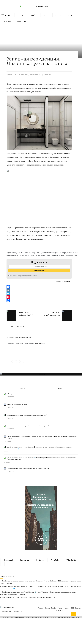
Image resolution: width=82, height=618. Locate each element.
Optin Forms (67, 281)
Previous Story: (25, 314)
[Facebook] (39, 286)
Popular (22, 388)
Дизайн (33, 15)
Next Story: (52, 315)
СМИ (70, 15)
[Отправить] (39, 300)
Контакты (21, 21)
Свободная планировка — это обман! (17, 404)
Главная (6, 15)
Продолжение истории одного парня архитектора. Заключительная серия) (27, 415)
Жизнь (45, 15)
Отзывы (58, 15)
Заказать (7, 21)
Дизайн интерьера (21, 75)
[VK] (39, 290)
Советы (20, 15)
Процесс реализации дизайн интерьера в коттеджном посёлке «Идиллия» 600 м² (29, 468)
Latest (60, 388)
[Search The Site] (26, 361)
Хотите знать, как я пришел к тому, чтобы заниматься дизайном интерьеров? (28, 426)
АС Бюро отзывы (12, 394)
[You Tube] (18, 361)
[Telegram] (39, 293)
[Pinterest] (39, 297)
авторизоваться (40, 343)
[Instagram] (10, 361)
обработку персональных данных (28, 275)
